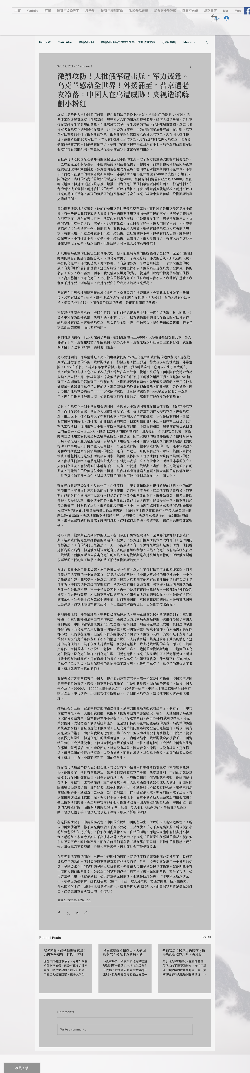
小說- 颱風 (169, 42)
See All (206, 937)
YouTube (65, 42)
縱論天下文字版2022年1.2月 (74, 900)
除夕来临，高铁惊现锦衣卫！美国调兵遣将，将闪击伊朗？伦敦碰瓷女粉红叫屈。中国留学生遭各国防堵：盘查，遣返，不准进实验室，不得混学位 (65, 952)
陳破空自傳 (86, 42)
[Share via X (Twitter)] (68, 913)
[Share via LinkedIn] (77, 913)
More (187, 42)
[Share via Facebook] (59, 913)
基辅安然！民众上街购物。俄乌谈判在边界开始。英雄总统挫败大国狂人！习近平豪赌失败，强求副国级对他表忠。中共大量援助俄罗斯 (183, 952)
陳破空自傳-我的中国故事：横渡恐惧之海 (128, 42)
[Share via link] (86, 913)
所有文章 (45, 42)
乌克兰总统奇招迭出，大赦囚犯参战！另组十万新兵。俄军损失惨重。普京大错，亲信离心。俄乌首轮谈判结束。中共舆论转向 (124, 952)
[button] (206, 42)
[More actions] (190, 66)
